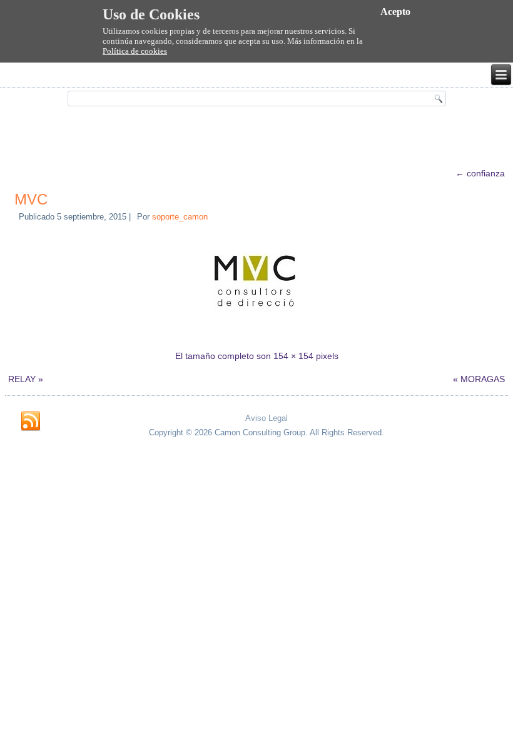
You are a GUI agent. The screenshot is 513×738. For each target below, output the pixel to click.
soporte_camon (180, 216)
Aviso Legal (266, 418)
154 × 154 (293, 356)
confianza (480, 173)
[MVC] (256, 332)
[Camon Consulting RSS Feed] (31, 422)
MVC (31, 199)
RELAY (22, 379)
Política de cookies (135, 51)
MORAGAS (482, 379)
